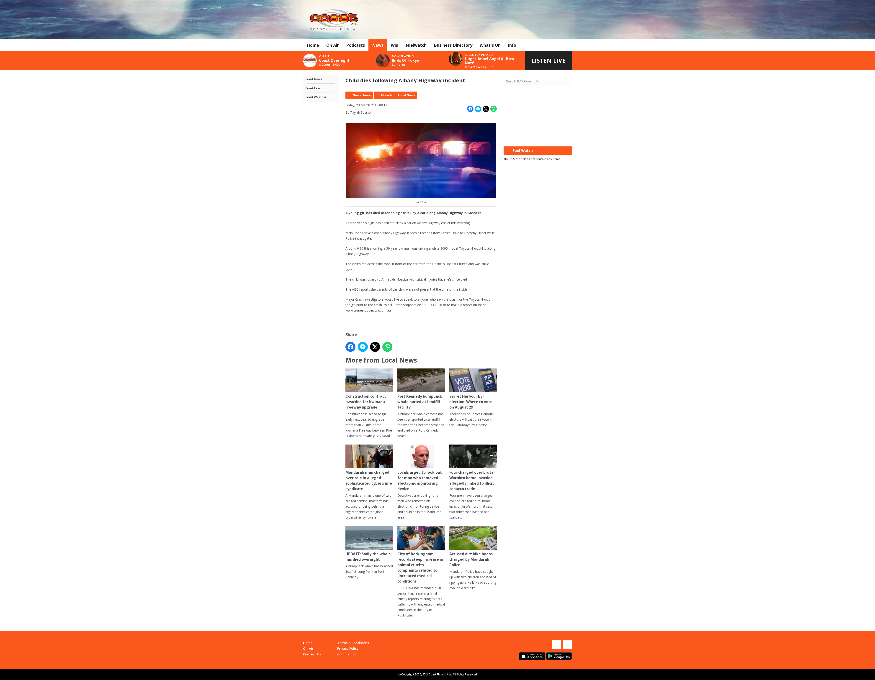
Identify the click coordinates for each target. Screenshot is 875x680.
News (377, 45)
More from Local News (398, 95)
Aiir (449, 674)
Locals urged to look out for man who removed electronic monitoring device (419, 480)
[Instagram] (567, 644)
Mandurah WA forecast (538, 137)
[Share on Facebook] (470, 109)
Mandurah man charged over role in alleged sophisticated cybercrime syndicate (368, 480)
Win (394, 45)
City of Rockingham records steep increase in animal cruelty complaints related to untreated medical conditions (420, 567)
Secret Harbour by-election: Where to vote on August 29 (470, 402)
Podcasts (355, 45)
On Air (332, 45)
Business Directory (453, 45)
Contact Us (312, 654)
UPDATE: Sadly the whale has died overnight (368, 556)
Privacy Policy (347, 648)
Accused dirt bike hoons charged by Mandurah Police (471, 559)
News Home (362, 95)
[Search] (568, 81)
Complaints (346, 654)
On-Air (308, 648)
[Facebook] (556, 644)
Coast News (313, 79)
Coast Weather (316, 97)
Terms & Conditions (353, 643)
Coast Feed (313, 88)
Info (512, 45)
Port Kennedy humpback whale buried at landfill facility (419, 402)
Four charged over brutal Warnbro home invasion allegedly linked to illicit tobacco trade (472, 480)
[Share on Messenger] (478, 109)
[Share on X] (486, 109)
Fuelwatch (416, 45)
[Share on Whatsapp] (493, 109)
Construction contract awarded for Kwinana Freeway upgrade (365, 402)
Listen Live (549, 60)
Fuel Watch (523, 150)
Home (313, 45)
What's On (490, 45)
